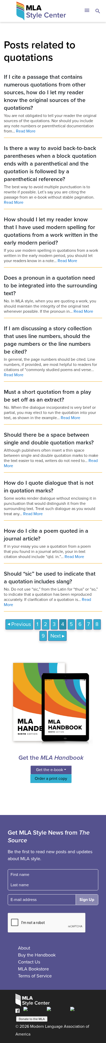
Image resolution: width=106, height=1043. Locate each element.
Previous (21, 624)
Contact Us (29, 962)
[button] (87, 11)
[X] (57, 1010)
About (24, 948)
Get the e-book (49, 769)
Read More (26, 131)
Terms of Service (35, 976)
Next (55, 636)
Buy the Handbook (37, 955)
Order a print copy (51, 778)
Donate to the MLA (32, 1019)
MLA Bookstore (33, 969)
